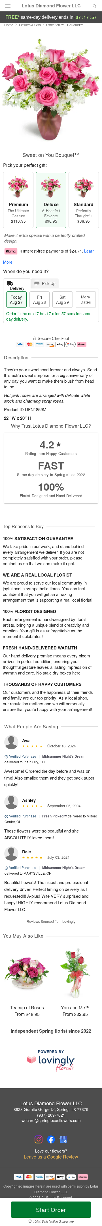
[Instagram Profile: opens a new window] (38, 1139)
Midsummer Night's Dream (64, 756)
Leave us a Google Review (51, 1157)
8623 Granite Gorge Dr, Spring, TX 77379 (51, 1109)
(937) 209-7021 (51, 1115)
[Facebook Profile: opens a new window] (51, 1139)
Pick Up (49, 283)
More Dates (85, 299)
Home (8, 24)
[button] (90, 1213)
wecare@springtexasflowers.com (51, 1120)
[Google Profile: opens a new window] (63, 1139)
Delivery (17, 286)
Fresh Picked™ (54, 816)
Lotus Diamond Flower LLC (51, 5)
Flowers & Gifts (30, 24)
